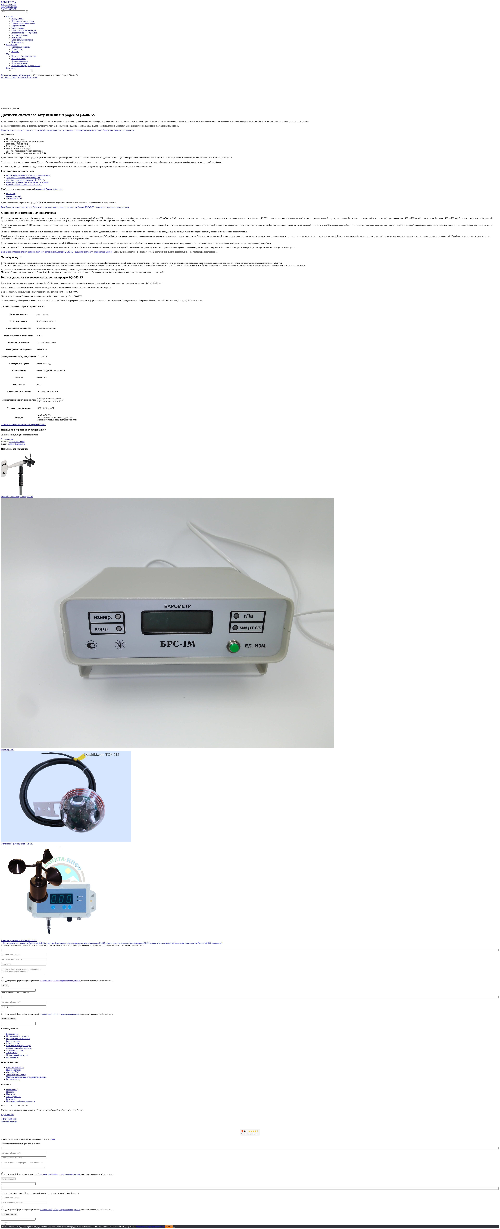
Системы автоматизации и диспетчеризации (26, 1077)
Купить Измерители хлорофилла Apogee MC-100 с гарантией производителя (140, 943)
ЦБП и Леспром (13, 1070)
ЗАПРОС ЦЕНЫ (8, 77)
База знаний (11, 44)
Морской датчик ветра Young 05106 (17, 497)
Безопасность (17, 42)
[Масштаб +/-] (2, 1222)
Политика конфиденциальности (25, 65)
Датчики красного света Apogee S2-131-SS (25, 180)
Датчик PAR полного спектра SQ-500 (23, 178)
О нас (8, 54)
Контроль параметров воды (23, 30)
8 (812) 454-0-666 (8, 4)
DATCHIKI (8, 2)
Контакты (10, 68)
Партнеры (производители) (23, 56)
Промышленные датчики (22, 21)
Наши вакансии (18, 58)
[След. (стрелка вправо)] (5, 1224)
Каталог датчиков (9, 75)
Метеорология (17, 28)
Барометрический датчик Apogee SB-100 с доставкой (198, 943)
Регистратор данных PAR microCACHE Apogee (27, 182)
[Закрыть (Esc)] (10, 1222)
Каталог (9, 16)
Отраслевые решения (20, 47)
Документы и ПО (14, 198)
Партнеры (10, 1094)
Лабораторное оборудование (24, 33)
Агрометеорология (19, 35)
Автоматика (16, 37)
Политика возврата (20, 63)
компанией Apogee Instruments (48, 189)
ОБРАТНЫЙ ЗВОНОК (27, 77)
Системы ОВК (12, 1072)
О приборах (16, 49)
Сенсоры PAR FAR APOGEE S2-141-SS (24, 185)
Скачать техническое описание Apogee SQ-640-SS (23, 424)
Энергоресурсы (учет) (16, 1074)
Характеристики (13, 196)
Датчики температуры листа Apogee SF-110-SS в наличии (29, 943)
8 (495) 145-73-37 (8, 9)
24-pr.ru (52, 1139)
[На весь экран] (5, 1222)
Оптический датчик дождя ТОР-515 (17, 844)
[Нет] (174, 1227)
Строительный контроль (22, 40)
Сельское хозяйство (15, 1067)
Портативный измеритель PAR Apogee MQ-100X (28, 175)
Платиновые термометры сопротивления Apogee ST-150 (80, 943)
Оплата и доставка (19, 61)
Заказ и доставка (13, 1096)
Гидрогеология (18, 26)
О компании (11, 1089)
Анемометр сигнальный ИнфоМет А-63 (19, 940)
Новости (15, 51)
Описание (10, 193)
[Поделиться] (7, 1222)
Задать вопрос (7, 439)
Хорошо (169, 1227)
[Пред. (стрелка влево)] (2, 1224)
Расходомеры (17, 19)
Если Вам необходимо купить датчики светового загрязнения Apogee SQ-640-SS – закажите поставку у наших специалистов (57, 252)
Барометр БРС (7, 750)
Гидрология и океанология (23, 23)
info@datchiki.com (9, 7)
